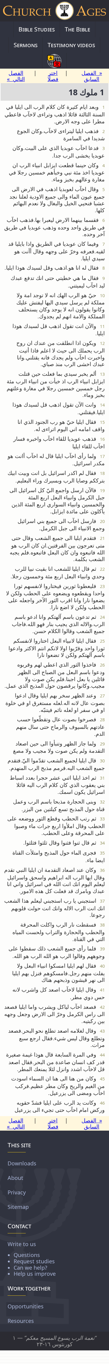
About (15, 1177)
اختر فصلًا (53, 76)
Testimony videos (71, 45)
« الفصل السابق (91, 76)
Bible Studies (36, 29)
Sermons (26, 45)
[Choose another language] (54, 61)
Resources (21, 1320)
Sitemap (18, 1206)
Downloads (22, 1163)
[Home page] (54, 10)
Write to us (32, 1258)
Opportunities (26, 1306)
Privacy (17, 1192)
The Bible (77, 29)
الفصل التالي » (16, 76)
